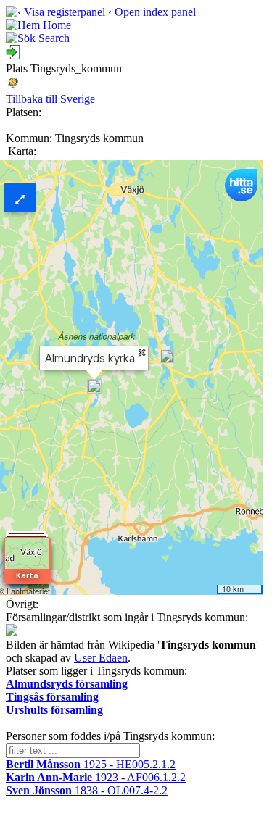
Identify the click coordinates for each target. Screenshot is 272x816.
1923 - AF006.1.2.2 (96, 777)
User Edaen (101, 657)
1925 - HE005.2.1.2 (91, 764)
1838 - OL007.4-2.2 (87, 790)
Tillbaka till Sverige (50, 99)
